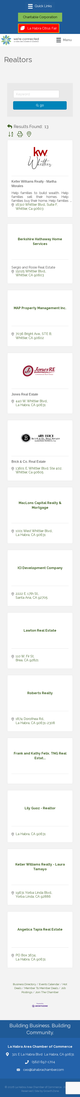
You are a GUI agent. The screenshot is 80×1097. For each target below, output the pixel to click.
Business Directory (24, 984)
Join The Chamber (47, 992)
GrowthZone (51, 1091)
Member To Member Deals (41, 988)
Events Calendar (49, 984)
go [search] (42, 105)
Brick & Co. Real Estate (28, 461)
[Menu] (40, 6)
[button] (9, 126)
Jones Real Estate (24, 394)
